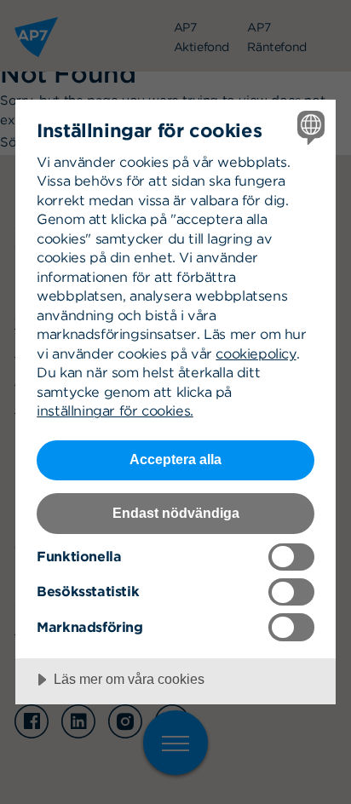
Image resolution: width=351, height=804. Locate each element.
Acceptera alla (175, 459)
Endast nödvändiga (175, 512)
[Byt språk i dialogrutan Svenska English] (309, 126)
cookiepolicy (256, 353)
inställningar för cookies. (115, 410)
